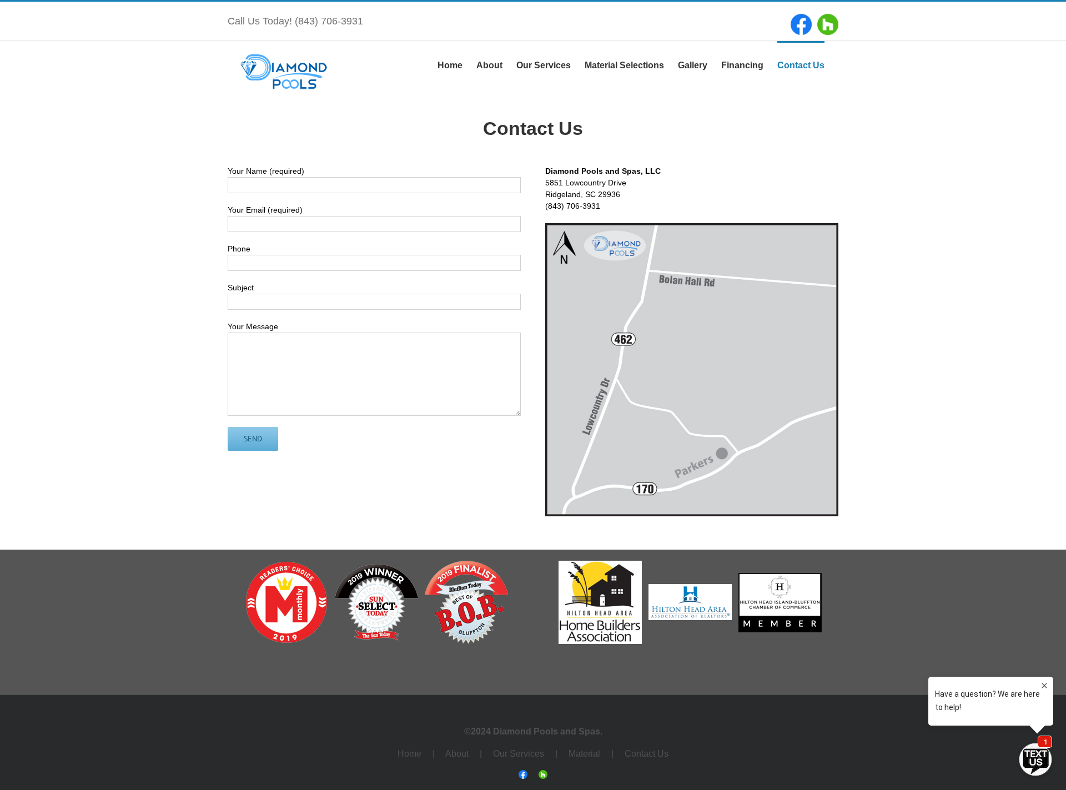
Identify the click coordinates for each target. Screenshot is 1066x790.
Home (409, 753)
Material (584, 753)
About (457, 753)
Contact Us (646, 753)
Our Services (519, 753)
